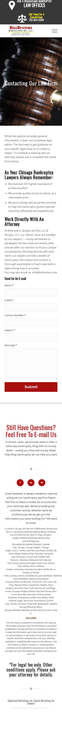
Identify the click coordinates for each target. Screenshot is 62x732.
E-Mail (9, 300)
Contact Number (15, 315)
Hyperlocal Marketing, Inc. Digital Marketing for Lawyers (31, 702)
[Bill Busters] (26, 31)
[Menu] (53, 31)
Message (11, 345)
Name (9, 285)
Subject (10, 330)
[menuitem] (30, 6)
